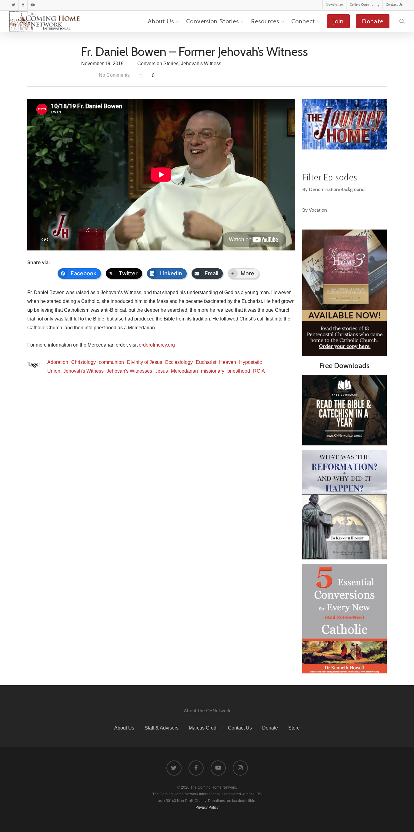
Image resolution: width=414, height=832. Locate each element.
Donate (270, 727)
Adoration (57, 362)
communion (111, 362)
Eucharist (206, 362)
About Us (124, 727)
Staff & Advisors (162, 727)
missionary (212, 371)
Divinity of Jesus (144, 362)
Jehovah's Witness (201, 63)
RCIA (259, 371)
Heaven (227, 362)
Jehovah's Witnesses (129, 371)
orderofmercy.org (157, 344)
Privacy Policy (207, 807)
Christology (83, 362)
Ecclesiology (179, 362)
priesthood (238, 371)
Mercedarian (184, 371)
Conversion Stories (158, 63)
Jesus (161, 371)
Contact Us (240, 727)
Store (294, 727)
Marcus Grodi (203, 727)
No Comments (114, 75)
